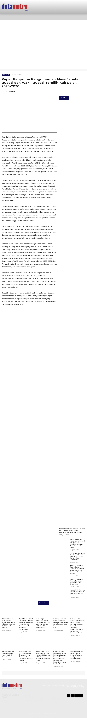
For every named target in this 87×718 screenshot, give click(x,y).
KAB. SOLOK (6, 74)
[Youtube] (81, 695)
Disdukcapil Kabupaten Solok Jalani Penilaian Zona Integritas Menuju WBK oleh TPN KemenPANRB (43, 623)
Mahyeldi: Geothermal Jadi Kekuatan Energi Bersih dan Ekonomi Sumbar (77, 592)
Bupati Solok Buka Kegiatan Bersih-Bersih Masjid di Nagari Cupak (8, 654)
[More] (83, 91)
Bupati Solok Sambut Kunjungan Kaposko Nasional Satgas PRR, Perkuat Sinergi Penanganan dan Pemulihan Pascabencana (26, 624)
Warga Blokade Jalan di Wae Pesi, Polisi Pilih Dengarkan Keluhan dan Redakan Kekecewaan (77, 556)
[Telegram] (77, 91)
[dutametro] (4, 91)
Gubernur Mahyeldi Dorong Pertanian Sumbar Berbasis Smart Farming (76, 581)
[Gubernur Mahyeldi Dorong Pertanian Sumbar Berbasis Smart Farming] (64, 582)
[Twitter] (62, 91)
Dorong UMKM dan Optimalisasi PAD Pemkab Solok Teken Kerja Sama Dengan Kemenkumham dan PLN (60, 623)
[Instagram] (73, 695)
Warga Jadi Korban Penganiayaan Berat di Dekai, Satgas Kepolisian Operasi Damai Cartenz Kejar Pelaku (77, 543)
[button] (82, 17)
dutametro (11, 91)
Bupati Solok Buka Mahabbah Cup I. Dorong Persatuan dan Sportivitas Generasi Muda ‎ (76, 655)
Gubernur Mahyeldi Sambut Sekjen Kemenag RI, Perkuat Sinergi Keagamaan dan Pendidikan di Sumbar (77, 569)
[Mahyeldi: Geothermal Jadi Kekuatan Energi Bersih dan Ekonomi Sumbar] (64, 592)
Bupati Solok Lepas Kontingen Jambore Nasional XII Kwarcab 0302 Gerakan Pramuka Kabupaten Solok (43, 656)
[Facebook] (57, 91)
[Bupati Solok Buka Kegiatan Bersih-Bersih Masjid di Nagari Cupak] (9, 644)
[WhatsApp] (67, 91)
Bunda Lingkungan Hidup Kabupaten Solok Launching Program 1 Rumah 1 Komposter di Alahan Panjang (26, 656)
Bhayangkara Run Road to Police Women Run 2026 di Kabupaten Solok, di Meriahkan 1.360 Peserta (9, 623)
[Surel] (72, 91)
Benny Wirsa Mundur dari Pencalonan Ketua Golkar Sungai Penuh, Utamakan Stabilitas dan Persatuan (72, 530)
